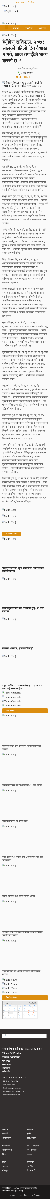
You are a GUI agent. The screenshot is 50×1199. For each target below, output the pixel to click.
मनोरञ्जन (30, 1162)
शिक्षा (4, 1162)
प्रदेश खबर (6, 1146)
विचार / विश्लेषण (33, 1146)
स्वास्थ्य (5, 1166)
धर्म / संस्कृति (31, 1150)
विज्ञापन (26, 1195)
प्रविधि (29, 1134)
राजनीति (28, 28)
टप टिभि (30, 1166)
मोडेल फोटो (31, 1170)
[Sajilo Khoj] (9, 6)
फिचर (4, 1154)
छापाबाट (30, 1154)
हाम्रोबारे (12, 1195)
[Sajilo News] (25, 979)
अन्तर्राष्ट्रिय (6, 1138)
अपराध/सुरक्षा (7, 1150)
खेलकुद (5, 1170)
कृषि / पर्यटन (31, 1138)
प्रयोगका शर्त (36, 1195)
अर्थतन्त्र (42, 28)
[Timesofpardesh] (25, 692)
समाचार (16, 28)
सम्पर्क (20, 1195)
